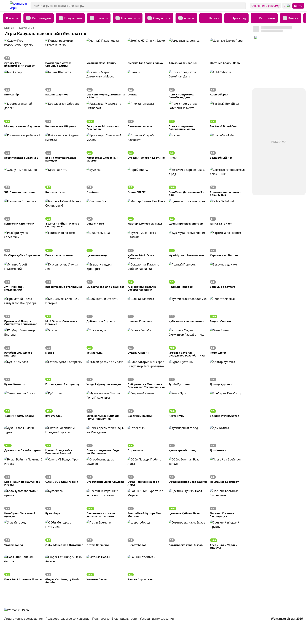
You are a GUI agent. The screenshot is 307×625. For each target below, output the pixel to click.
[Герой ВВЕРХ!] (147, 182)
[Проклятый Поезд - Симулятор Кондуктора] (23, 311)
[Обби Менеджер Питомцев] (64, 534)
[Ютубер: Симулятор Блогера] (23, 342)
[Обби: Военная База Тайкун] (188, 471)
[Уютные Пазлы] (106, 569)
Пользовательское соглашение (67, 619)
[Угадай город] (23, 534)
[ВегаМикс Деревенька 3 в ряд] (188, 182)
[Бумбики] (106, 182)
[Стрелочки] (147, 440)
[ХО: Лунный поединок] (23, 182)
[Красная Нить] (64, 182)
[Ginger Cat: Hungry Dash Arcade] (64, 569)
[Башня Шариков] (64, 84)
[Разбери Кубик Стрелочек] (23, 245)
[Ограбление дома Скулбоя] (106, 471)
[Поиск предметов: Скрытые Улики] (64, 52)
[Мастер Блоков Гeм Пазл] (147, 213)
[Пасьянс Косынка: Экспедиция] (229, 503)
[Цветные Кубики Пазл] (188, 503)
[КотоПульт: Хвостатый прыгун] (23, 503)
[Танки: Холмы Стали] (23, 405)
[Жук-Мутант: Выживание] (188, 245)
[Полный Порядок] (188, 276)
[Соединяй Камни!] (147, 405)
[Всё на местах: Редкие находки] (64, 147)
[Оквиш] (147, 84)
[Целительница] (106, 245)
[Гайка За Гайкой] (229, 213)
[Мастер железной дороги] (23, 115)
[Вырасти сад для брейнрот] (106, 276)
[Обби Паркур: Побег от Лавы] (147, 471)
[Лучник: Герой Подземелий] (23, 276)
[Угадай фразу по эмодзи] (106, 374)
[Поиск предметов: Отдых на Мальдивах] (106, 440)
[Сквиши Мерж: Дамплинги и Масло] (106, 84)
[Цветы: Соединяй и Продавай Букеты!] (64, 440)
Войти (298, 6)
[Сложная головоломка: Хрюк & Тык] (229, 182)
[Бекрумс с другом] (229, 276)
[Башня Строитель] (147, 569)
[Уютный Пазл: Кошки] (106, 52)
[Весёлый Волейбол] (229, 115)
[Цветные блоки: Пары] (229, 52)
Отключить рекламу (265, 6)
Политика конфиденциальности (114, 619)
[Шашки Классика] (147, 311)
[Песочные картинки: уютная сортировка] (106, 503)
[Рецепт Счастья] (229, 311)
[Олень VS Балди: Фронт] (64, 471)
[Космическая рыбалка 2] (23, 147)
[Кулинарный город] (188, 440)
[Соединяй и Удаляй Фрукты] (229, 534)
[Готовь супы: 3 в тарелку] (64, 374)
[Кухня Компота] (23, 374)
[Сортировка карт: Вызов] (188, 534)
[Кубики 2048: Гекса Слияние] (147, 245)
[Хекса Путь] (188, 405)
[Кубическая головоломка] (188, 311)
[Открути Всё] (106, 213)
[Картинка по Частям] (229, 245)
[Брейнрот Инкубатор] (229, 405)
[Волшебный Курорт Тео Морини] (147, 503)
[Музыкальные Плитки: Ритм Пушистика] (106, 405)
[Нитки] (188, 147)
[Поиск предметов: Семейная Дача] (188, 84)
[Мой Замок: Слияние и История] (64, 311)
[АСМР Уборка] (229, 84)
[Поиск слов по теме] (64, 245)
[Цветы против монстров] (188, 213)
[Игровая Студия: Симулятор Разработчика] (188, 342)
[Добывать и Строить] (106, 311)
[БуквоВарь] (64, 503)
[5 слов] (64, 342)
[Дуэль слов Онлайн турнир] (23, 440)
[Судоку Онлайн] (147, 342)
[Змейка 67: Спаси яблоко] (147, 52)
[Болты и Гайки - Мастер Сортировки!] (64, 213)
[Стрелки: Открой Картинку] (147, 147)
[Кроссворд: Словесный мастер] (106, 147)
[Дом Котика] (229, 440)
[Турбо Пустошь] (188, 374)
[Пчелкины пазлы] (147, 115)
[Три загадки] (106, 342)
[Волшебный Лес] (229, 147)
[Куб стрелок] (64, 405)
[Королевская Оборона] (64, 115)
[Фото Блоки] (229, 342)
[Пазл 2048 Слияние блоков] (23, 569)
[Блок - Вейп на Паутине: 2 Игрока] (23, 471)
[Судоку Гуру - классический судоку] (23, 52)
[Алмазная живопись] (188, 52)
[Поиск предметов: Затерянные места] (188, 115)
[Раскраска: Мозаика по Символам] (106, 115)
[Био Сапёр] (23, 84)
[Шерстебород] (147, 534)
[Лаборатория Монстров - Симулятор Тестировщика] (147, 374)
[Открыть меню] (4, 5)
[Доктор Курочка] (229, 374)
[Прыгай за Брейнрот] (229, 471)
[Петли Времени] (106, 534)
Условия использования (157, 619)
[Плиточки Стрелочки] (23, 213)
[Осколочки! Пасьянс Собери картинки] (147, 276)
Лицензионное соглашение (23, 619)
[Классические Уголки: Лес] (64, 276)
